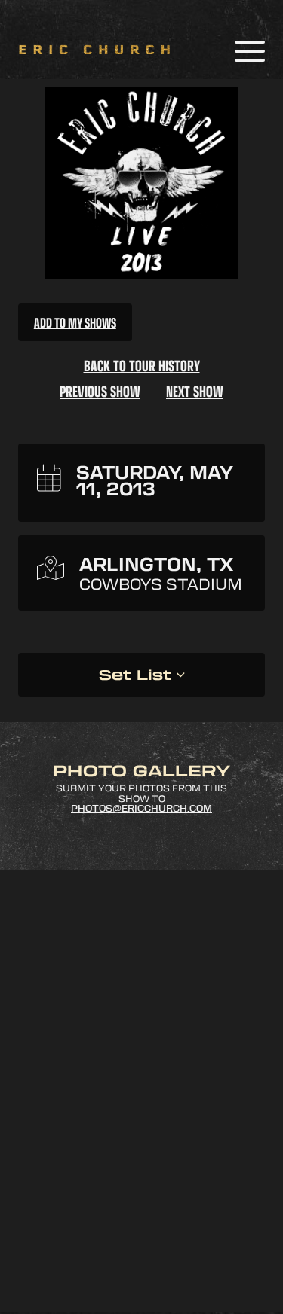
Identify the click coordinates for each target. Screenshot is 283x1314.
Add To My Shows (75, 322)
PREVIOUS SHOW (100, 391)
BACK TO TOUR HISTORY (142, 365)
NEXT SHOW (194, 391)
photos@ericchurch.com (141, 808)
